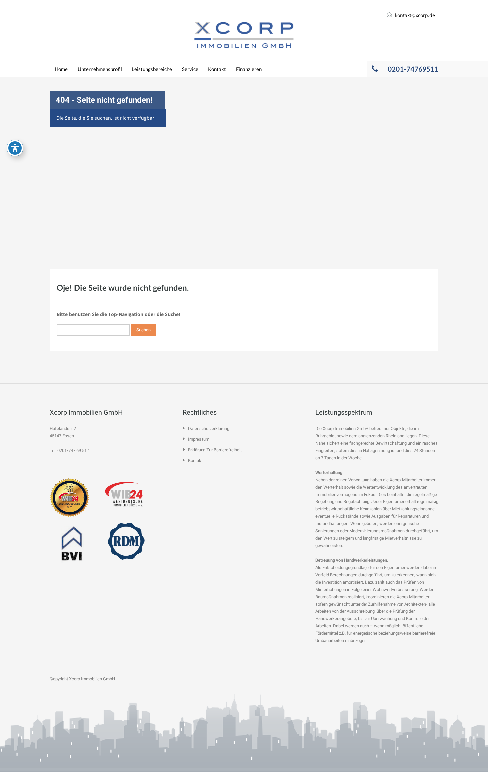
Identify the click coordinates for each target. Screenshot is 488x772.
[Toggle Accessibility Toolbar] (15, 148)
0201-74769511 (413, 69)
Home (61, 69)
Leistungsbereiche (152, 69)
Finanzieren (249, 69)
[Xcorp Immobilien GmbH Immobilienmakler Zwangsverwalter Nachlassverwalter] (244, 35)
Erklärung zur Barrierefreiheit (215, 449)
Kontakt (217, 69)
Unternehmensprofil (100, 69)
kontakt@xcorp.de (415, 15)
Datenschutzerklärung (208, 428)
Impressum (198, 439)
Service (190, 69)
